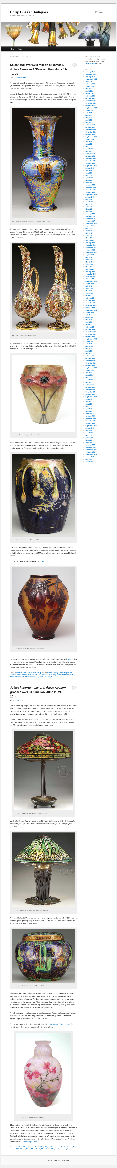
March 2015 (89, 296)
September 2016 (91, 252)
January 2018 (90, 214)
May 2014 (88, 320)
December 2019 (90, 158)
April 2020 (89, 149)
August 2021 (89, 110)
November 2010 (90, 421)
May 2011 (88, 406)
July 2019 (88, 170)
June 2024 (89, 81)
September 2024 (91, 79)
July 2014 (88, 315)
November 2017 (90, 218)
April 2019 (89, 178)
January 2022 (90, 98)
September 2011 (91, 397)
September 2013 (91, 339)
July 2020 (88, 141)
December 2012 (90, 360)
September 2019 (91, 166)
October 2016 (90, 250)
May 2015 (88, 291)
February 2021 (90, 125)
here (42, 561)
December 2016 (90, 245)
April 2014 (89, 322)
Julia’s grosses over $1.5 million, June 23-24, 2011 (38, 691)
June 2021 (89, 115)
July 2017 (88, 228)
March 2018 (89, 209)
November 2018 (90, 190)
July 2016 (88, 257)
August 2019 (89, 168)
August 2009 (89, 457)
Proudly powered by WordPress (58, 1160)
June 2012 (89, 375)
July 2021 (88, 113)
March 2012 (89, 382)
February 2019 (90, 182)
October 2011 (90, 394)
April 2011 (89, 409)
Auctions (19, 673)
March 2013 (89, 353)
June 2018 (89, 202)
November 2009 (90, 450)
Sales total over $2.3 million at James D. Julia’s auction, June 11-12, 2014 (38, 69)
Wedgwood (39, 677)
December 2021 (90, 101)
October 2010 (90, 423)
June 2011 (89, 404)
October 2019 (90, 163)
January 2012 (90, 387)
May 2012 (88, 377)
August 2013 (89, 341)
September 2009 (91, 454)
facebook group (90, 63)
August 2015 (89, 283)
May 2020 (88, 146)
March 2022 (89, 93)
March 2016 (89, 267)
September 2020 (91, 137)
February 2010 (90, 442)
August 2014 (89, 312)
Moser (50, 675)
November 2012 (90, 363)
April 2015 (89, 293)
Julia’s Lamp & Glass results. (59, 1024)
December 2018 (90, 187)
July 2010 (88, 430)
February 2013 (90, 356)
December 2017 (90, 216)
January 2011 (90, 416)
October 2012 (90, 365)
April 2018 (89, 206)
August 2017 (89, 226)
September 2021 (91, 108)
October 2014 (90, 308)
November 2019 (90, 161)
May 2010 (88, 435)
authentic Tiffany (52, 673)
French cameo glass (29, 673)
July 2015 (88, 286)
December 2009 (90, 447)
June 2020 (89, 144)
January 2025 (90, 77)
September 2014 (91, 310)
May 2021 (88, 117)
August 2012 (89, 370)
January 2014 (90, 329)
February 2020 (90, 154)
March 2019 (89, 180)
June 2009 (89, 462)
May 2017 (88, 233)
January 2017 (90, 243)
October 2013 (90, 336)
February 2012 (90, 385)
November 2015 (90, 276)
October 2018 (90, 192)
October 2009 (90, 452)
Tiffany (39, 673)
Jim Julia (34, 675)
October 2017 (90, 221)
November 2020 (90, 132)
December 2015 (90, 274)
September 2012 (91, 368)
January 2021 (90, 127)
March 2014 (89, 324)
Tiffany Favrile (19, 677)
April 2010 (89, 437)
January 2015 (90, 300)
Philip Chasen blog (68, 675)
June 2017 (89, 231)
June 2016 (89, 259)
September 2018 (91, 194)
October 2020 (90, 134)
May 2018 (88, 204)
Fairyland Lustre (15, 675)
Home (13, 49)
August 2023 (89, 86)
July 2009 (88, 459)
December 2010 (90, 418)
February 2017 (90, 240)
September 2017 (91, 223)
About (20, 49)
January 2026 (90, 72)
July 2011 (88, 401)
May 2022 (88, 88)
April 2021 (89, 120)
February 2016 (90, 269)
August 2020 (89, 139)
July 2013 (88, 344)
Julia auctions (42, 675)
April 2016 (89, 264)
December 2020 (90, 129)
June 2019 (89, 173)
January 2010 (90, 445)
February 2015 (90, 298)
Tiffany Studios (30, 677)
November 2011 (90, 392)
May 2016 (88, 262)
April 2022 (89, 91)
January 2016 (90, 271)
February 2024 (90, 84)
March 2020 (89, 151)
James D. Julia (26, 675)
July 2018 (88, 199)
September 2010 (91, 425)
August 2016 (89, 255)
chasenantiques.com (65, 673)
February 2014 (90, 327)
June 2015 (89, 288)
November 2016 (90, 247)
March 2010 (89, 440)
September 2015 (91, 281)
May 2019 (88, 175)
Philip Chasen (57, 675)
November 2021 (90, 103)
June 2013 (89, 346)
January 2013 (90, 358)
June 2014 (89, 317)
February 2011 (90, 413)
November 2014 (90, 305)
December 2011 (90, 389)
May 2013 (88, 348)
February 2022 (90, 96)
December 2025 (90, 74)
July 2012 (88, 373)
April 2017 (89, 235)
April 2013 (89, 351)
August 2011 (89, 399)
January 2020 (90, 156)
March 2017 (89, 238)
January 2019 (90, 185)
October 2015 (90, 279)
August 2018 (89, 197)
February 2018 (90, 211)
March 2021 (89, 122)
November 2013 (90, 334)
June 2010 (89, 433)
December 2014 (90, 303)
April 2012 (89, 380)
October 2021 (90, 105)
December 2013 (90, 332)
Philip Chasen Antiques (29, 11)
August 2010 (89, 428)
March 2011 (89, 411)
